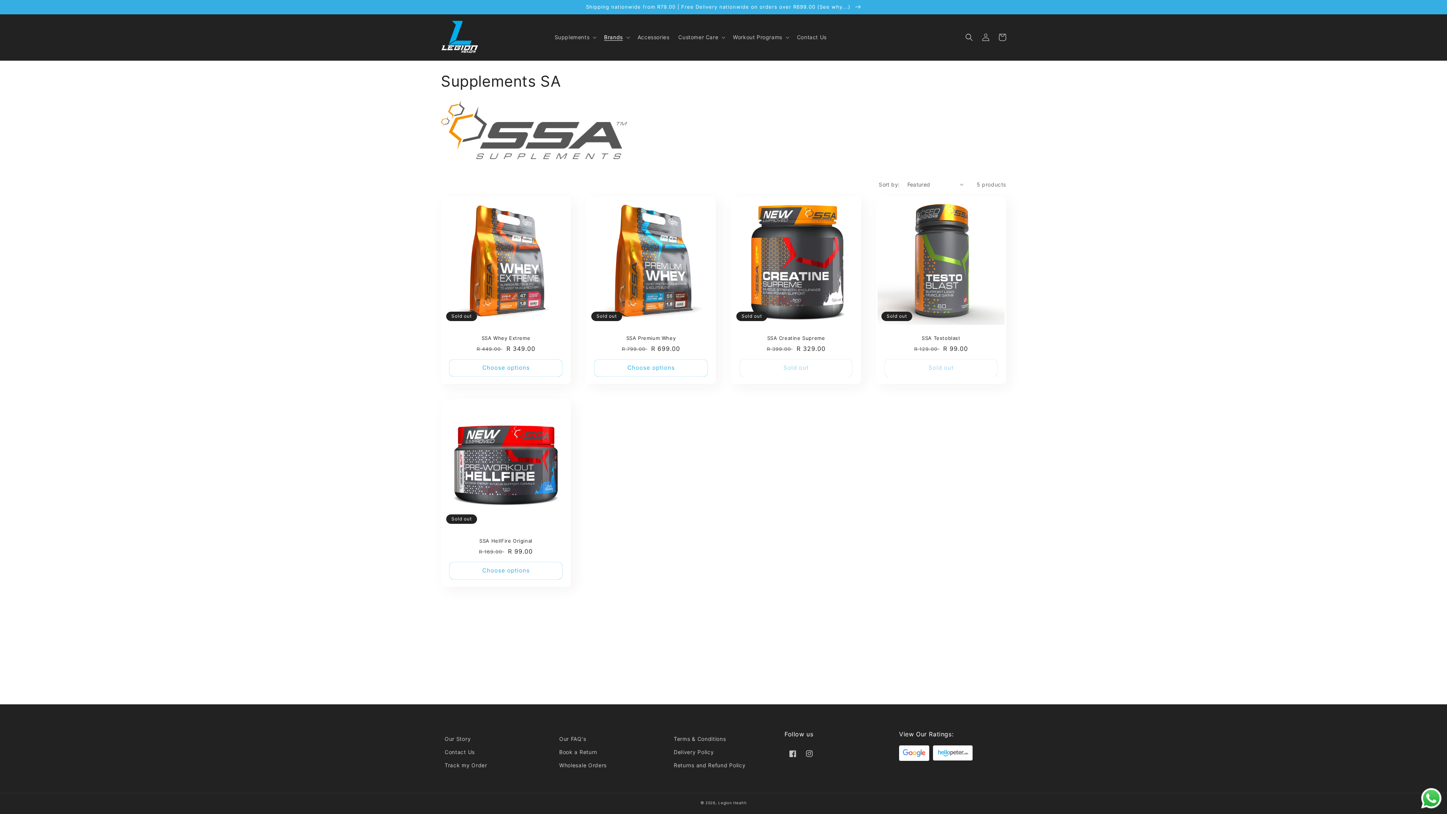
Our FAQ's (572, 739)
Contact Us (460, 752)
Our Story (458, 739)
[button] (575, 37)
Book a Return (578, 752)
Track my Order (466, 765)
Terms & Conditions (700, 739)
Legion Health (732, 802)
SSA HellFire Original (505, 541)
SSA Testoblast (941, 338)
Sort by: (889, 184)
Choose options (506, 367)
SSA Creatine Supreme (796, 338)
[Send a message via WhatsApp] (1431, 798)
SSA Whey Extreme (506, 338)
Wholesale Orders (583, 765)
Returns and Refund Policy (710, 765)
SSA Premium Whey (651, 338)
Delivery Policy (694, 752)
